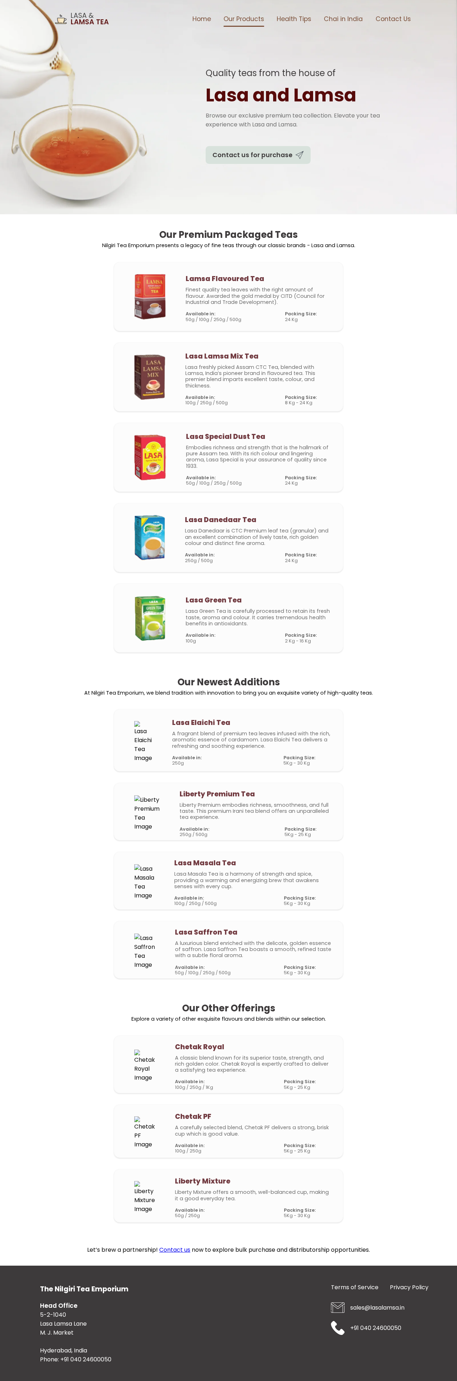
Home (201, 19)
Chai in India (343, 19)
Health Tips (294, 19)
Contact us (174, 1250)
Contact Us (393, 19)
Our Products (244, 19)
